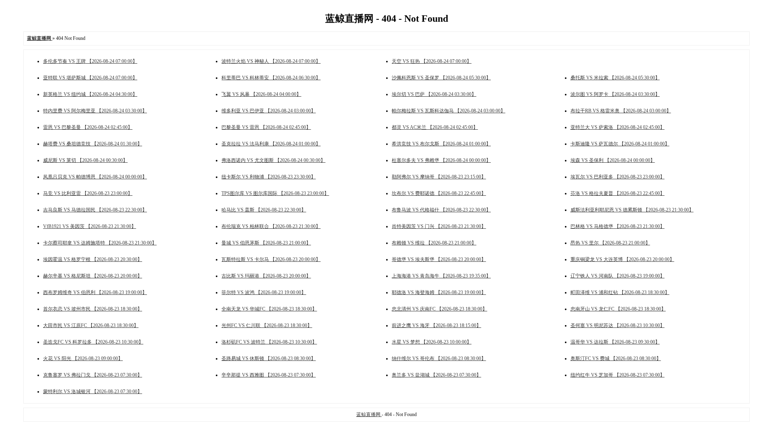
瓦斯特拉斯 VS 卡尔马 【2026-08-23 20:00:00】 (270, 259)
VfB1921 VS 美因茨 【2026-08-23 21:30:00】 (89, 226)
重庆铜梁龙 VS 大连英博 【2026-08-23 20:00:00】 (622, 259)
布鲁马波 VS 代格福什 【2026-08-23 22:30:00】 (441, 210)
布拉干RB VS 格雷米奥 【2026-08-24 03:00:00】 (620, 111)
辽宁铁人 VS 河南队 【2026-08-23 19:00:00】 (617, 276)
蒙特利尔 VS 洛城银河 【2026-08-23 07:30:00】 (92, 391)
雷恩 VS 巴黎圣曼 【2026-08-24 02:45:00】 (87, 127)
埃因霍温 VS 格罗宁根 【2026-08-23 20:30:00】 (92, 259)
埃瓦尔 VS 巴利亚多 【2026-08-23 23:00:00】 (617, 177)
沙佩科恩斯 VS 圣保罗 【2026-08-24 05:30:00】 (441, 78)
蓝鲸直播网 (369, 414)
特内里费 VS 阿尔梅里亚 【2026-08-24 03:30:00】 (95, 111)
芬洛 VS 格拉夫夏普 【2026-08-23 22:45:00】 (617, 193)
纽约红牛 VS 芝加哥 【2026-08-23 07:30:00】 (617, 375)
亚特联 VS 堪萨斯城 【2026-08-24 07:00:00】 (90, 78)
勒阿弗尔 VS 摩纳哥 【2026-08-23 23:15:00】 (439, 177)
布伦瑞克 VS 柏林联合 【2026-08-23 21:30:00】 (270, 226)
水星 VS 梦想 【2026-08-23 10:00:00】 (431, 342)
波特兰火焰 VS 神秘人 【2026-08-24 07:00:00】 (270, 61)
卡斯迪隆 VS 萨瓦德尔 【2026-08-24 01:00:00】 (620, 144)
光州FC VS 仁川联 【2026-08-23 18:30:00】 (266, 325)
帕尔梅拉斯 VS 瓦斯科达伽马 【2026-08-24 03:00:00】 (448, 111)
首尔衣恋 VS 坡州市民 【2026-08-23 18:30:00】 (92, 309)
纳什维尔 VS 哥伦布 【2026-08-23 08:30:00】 (439, 358)
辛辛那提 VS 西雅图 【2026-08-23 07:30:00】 (268, 375)
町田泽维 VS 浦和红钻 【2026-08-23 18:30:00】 (620, 292)
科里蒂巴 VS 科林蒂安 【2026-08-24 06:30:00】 (270, 78)
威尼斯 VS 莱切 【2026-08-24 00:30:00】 (85, 160)
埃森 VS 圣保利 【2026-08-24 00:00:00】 (612, 160)
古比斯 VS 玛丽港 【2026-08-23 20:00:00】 (266, 276)
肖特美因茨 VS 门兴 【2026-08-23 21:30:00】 (439, 226)
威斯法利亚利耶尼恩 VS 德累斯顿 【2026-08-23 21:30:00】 (632, 210)
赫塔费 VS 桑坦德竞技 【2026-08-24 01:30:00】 (92, 144)
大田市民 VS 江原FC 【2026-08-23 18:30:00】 (90, 325)
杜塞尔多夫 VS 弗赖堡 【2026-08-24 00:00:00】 (441, 160)
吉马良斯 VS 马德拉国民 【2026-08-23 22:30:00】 (95, 210)
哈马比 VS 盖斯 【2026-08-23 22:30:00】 (263, 210)
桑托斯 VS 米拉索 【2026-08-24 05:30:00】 (615, 78)
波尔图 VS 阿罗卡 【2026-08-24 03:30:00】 (615, 94)
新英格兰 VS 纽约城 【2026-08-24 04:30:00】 (90, 94)
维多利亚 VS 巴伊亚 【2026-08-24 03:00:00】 (268, 111)
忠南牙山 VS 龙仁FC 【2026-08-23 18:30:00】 (618, 309)
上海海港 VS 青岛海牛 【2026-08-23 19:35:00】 (441, 276)
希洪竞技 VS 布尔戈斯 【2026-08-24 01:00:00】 (441, 144)
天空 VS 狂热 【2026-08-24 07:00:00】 (431, 61)
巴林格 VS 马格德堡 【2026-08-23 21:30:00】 (617, 226)
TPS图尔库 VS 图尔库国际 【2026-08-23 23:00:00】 (275, 193)
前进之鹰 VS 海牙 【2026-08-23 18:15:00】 (436, 325)
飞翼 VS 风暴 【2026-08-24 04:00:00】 (261, 94)
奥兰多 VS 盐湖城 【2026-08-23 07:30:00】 (436, 375)
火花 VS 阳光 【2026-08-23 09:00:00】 (83, 358)
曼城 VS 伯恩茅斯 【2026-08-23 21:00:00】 (266, 243)
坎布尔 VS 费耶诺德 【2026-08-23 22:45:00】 (439, 193)
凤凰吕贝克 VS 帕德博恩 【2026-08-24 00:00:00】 (95, 177)
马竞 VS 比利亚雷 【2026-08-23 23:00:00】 (87, 193)
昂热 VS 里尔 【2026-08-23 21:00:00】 (610, 243)
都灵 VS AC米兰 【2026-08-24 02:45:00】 (435, 127)
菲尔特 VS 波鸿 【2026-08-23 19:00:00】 (263, 292)
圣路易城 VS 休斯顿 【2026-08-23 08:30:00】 (268, 358)
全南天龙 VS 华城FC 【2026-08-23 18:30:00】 (269, 309)
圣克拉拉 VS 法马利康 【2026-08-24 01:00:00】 (270, 144)
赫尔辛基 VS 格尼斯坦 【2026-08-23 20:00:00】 (92, 276)
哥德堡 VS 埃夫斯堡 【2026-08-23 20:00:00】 (439, 259)
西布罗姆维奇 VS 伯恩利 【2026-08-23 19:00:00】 (95, 292)
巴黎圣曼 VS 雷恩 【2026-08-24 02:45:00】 (266, 127)
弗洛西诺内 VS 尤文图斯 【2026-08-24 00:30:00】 (273, 160)
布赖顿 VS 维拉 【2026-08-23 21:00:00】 (434, 243)
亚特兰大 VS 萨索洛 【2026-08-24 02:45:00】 (617, 127)
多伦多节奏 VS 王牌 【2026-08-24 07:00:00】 (90, 61)
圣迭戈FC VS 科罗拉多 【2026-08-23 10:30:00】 (93, 342)
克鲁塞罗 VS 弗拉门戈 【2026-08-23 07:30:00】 (92, 375)
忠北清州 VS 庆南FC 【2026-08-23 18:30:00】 (439, 309)
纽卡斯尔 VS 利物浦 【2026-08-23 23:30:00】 (268, 177)
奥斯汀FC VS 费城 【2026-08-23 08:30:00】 (615, 358)
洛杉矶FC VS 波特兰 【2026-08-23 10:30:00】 (269, 342)
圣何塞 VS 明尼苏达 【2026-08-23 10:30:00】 (617, 325)
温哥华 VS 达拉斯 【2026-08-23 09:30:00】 (615, 342)
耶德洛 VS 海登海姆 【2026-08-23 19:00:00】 (439, 292)
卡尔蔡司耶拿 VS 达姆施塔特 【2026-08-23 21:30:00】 (100, 243)
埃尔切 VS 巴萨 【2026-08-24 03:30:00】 (434, 94)
